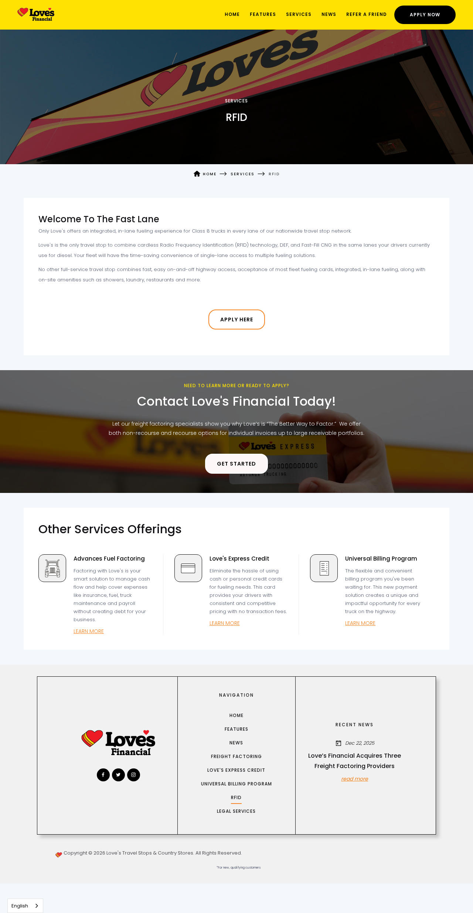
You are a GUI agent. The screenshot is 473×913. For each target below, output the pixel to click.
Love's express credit (236, 770)
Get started (236, 463)
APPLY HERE (236, 319)
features (236, 729)
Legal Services (236, 811)
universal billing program (236, 784)
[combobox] (25, 906)
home (236, 715)
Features (263, 14)
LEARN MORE (89, 631)
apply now (425, 14)
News (328, 14)
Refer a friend (366, 14)
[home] (35, 14)
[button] (299, 15)
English (19, 905)
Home (232, 14)
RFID (236, 797)
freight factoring (236, 756)
